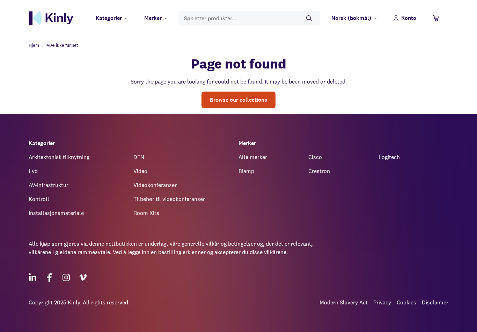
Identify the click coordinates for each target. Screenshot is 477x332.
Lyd (33, 171)
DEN (138, 157)
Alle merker (253, 157)
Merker (153, 18)
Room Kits (146, 213)
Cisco (315, 157)
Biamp (246, 171)
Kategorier (109, 18)
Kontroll (39, 199)
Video (140, 171)
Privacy (382, 302)
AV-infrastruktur (48, 185)
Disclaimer (435, 302)
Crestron (319, 171)
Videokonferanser (155, 185)
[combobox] (249, 18)
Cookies (406, 302)
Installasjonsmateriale (56, 213)
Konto (408, 18)
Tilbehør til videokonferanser (169, 199)
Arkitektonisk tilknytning (59, 157)
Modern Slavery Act (344, 302)
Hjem (34, 45)
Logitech (389, 157)
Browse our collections (238, 99)
